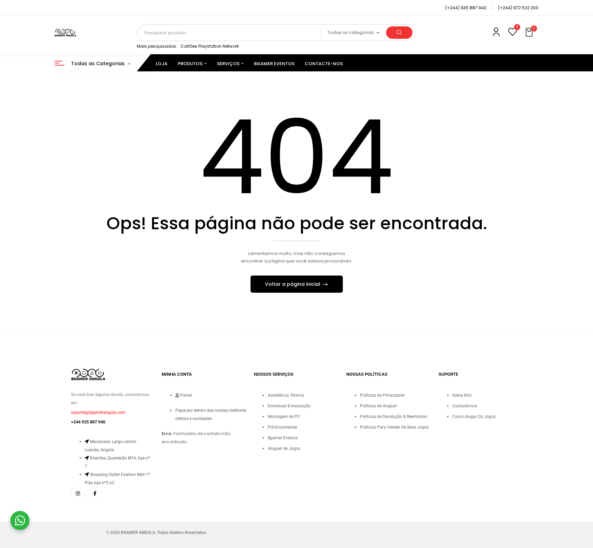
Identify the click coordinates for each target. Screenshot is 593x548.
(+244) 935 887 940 (466, 8)
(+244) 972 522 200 (518, 8)
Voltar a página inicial (293, 284)
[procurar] (399, 32)
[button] (530, 32)
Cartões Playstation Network (210, 46)
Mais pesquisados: (157, 46)
